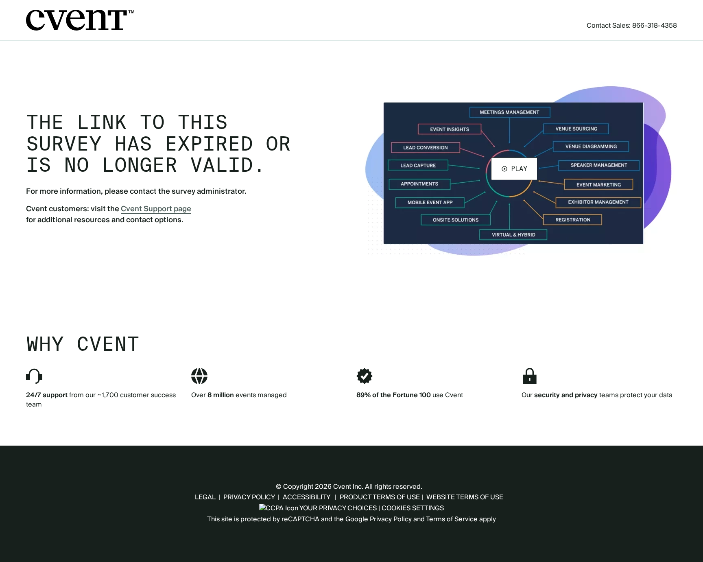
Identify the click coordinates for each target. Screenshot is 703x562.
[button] (514, 168)
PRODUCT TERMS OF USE (380, 497)
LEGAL (205, 497)
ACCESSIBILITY (307, 497)
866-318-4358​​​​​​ (654, 25)
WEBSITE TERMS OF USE (464, 497)
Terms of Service (452, 519)
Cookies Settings (413, 508)
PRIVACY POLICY (249, 497)
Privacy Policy (391, 519)
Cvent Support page (156, 209)
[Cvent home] (80, 20)
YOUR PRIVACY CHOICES (337, 508)
